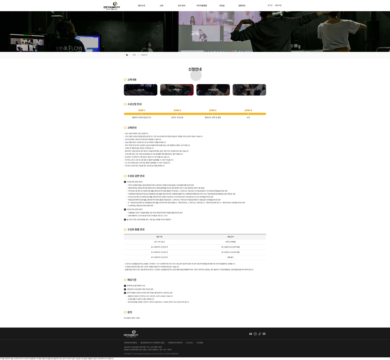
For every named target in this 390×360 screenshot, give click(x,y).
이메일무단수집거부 (175, 343)
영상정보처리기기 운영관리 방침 (152, 343)
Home (127, 55)
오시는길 (189, 343)
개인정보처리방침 (130, 343)
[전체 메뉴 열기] (285, 5)
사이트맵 (199, 343)
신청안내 (195, 69)
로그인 (270, 5)
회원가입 (278, 5)
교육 (195, 33)
